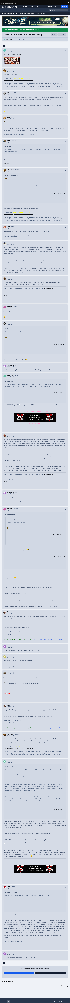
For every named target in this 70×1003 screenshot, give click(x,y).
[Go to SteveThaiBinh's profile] (4, 118)
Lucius (8, 672)
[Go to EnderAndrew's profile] (4, 366)
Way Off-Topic (26, 39)
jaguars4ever (9, 39)
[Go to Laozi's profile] (4, 227)
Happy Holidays (48, 288)
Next (9, 46)
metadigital (10, 375)
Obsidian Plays (7, 295)
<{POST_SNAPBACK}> (59, 193)
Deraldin (9, 92)
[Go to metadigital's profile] (4, 376)
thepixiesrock (10, 70)
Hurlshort (9, 243)
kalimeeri (9, 656)
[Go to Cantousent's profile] (4, 278)
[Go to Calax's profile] (4, 887)
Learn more (2, 2)
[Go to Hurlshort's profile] (4, 243)
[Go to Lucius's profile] (4, 673)
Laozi (8, 226)
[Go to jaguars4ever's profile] (4, 39)
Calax (8, 886)
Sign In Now (51, 973)
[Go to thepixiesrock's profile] (4, 70)
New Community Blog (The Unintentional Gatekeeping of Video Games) (22, 29)
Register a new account (19, 973)
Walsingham (10, 611)
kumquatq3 (10, 306)
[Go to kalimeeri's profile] (4, 656)
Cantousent (10, 278)
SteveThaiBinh (11, 117)
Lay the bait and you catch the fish (12, 54)
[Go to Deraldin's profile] (4, 93)
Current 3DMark (6, 163)
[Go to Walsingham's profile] (4, 612)
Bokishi (9, 140)
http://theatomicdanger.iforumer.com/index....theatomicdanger (18, 80)
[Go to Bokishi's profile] (4, 141)
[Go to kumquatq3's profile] (4, 307)
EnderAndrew (10, 365)
